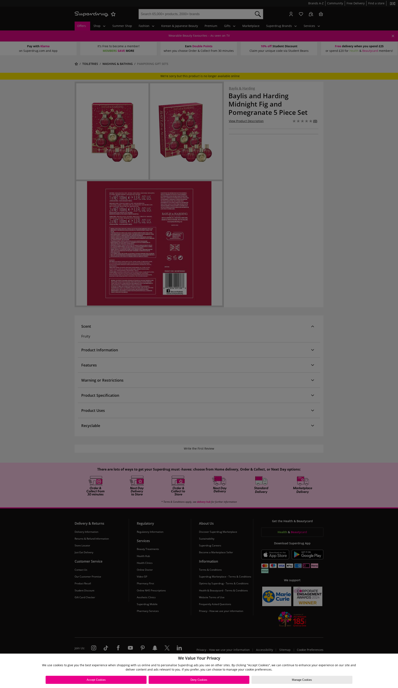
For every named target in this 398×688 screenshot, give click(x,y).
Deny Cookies (199, 679)
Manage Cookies (302, 679)
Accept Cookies (96, 679)
